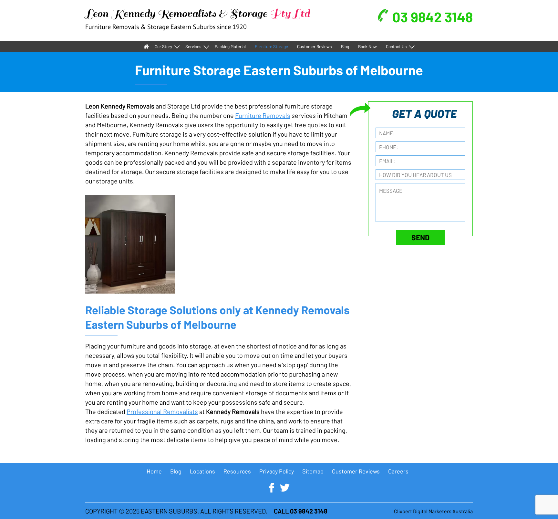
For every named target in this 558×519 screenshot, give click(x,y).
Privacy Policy (276, 471)
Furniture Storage (271, 46)
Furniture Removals (262, 115)
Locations (202, 471)
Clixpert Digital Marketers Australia (433, 511)
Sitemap (313, 471)
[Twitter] (285, 487)
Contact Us (396, 46)
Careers (398, 471)
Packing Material (230, 46)
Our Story (163, 46)
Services (193, 46)
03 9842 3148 (432, 16)
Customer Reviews (314, 46)
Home (146, 46)
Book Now (367, 46)
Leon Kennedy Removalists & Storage (197, 13)
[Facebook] (271, 487)
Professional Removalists (162, 411)
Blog (345, 46)
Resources (237, 471)
